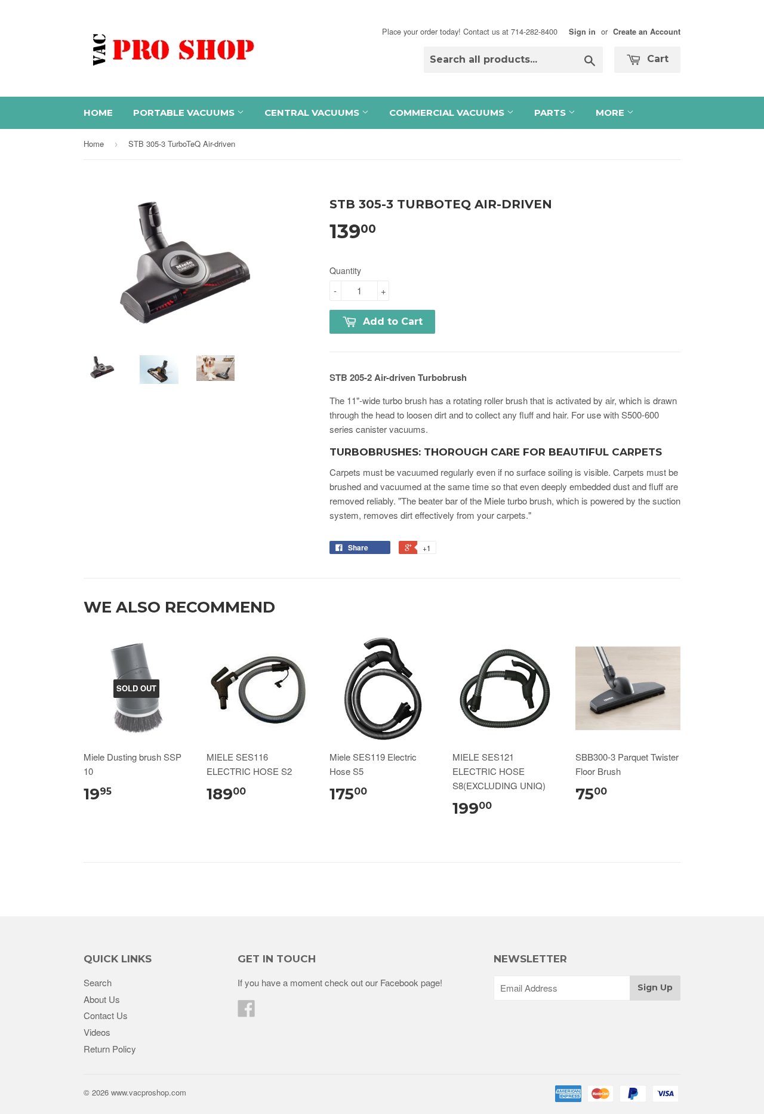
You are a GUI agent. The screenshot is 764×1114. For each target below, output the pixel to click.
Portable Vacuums (185, 112)
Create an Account (646, 31)
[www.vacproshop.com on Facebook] (246, 1011)
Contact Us (106, 1015)
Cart (656, 58)
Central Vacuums (313, 112)
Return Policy (110, 1048)
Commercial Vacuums (448, 112)
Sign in (582, 31)
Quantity (345, 270)
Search (98, 982)
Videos (97, 1032)
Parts (551, 112)
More (611, 112)
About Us (102, 999)
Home (98, 112)
